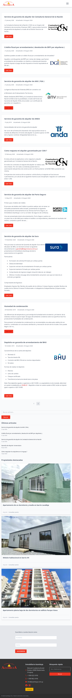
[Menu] (67, 3)
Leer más (9, 36)
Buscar (6, 417)
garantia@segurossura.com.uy (26, 249)
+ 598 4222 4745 (32, 675)
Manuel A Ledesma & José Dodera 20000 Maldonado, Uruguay (36, 670)
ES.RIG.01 (24, 385)
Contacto (29, 689)
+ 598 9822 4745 (32, 679)
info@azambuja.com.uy (35, 682)
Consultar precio (14, 512)
